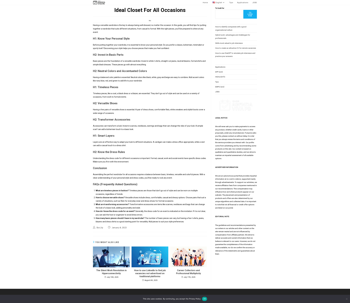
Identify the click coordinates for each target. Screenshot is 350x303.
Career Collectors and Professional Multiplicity (188, 272)
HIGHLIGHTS (220, 77)
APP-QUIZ (219, 72)
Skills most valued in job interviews (229, 43)
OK (204, 299)
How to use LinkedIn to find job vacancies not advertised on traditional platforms (150, 273)
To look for (219, 8)
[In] (346, 299)
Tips (217, 82)
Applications (220, 67)
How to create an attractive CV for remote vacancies (235, 48)
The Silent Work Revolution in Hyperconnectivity (111, 272)
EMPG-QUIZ (219, 87)
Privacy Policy (195, 299)
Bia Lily (100, 228)
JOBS (217, 92)
